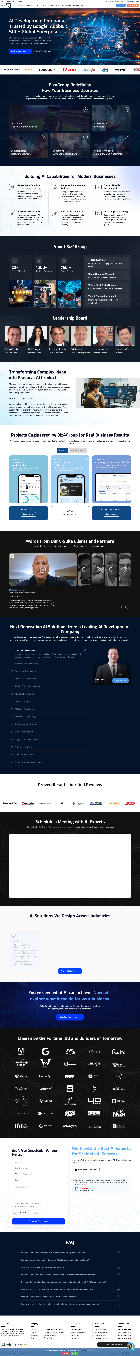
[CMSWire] (113, 803)
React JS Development (125, 1338)
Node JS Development (125, 1332)
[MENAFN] (95, 803)
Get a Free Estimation (43, 51)
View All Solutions (68, 971)
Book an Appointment (19, 51)
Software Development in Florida (54, 1332)
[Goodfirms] (20, 1344)
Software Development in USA (53, 1329)
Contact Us (120, 5)
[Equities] (78, 803)
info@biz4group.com (131, 1)
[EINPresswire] (27, 803)
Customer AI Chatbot (101, 1329)
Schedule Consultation (68, 1017)
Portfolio (55, 5)
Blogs (32, 1338)
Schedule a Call (132, 5)
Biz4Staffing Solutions (101, 1332)
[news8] (130, 803)
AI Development (76, 1329)
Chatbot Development (78, 1332)
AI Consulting (75, 1338)
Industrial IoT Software (101, 1335)
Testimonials (66, 5)
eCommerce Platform (101, 1338)
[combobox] (17, 1174)
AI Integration (75, 1335)
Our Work (33, 1332)
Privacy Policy (48, 1338)
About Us (33, 1329)
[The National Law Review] (44, 803)
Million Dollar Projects (78, 450)
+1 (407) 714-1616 (113, 1)
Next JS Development (124, 1329)
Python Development (124, 1335)
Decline (66, 1353)
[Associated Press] (61, 803)
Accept (74, 1353)
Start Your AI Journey (87, 1170)
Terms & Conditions (50, 1335)
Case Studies (34, 1335)
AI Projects (62, 450)
